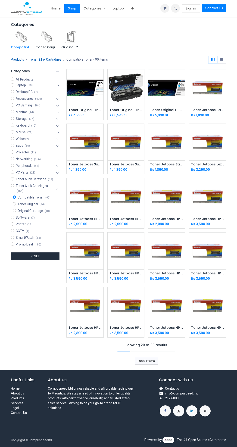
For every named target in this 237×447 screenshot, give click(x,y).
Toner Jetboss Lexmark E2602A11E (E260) (207, 164)
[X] (178, 410)
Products (17, 59)
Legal (15, 408)
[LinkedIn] (191, 410)
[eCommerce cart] (164, 8)
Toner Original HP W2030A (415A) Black (126, 110)
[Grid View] (213, 60)
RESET (35, 256)
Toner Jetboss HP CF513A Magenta (207, 219)
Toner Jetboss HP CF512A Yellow (85, 273)
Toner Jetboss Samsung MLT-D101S (126, 164)
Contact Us (214, 8)
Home (15, 388)
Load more (146, 360)
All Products (24, 79)
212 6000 (172, 398)
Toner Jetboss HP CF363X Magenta (126, 328)
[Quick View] (100, 77)
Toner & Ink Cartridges (45, 59)
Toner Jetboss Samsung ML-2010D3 (166, 164)
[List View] (221, 60)
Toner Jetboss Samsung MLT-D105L (85, 164)
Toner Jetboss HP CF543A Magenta (85, 219)
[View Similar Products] (100, 98)
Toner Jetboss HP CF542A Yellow (126, 219)
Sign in (191, 8)
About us (17, 393)
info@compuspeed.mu (182, 393)
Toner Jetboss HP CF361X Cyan (207, 328)
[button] (175, 8)
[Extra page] (205, 410)
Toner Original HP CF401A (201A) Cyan (166, 110)
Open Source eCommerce (207, 440)
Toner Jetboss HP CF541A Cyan (166, 219)
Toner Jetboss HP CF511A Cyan (126, 273)
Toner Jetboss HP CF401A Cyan (85, 328)
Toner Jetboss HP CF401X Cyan (207, 273)
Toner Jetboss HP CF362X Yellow (166, 328)
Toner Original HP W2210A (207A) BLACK (85, 110)
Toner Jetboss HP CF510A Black (166, 273)
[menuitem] (55, 8)
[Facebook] (165, 410)
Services (17, 403)
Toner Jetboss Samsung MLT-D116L (207, 110)
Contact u (172, 388)
